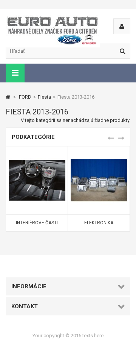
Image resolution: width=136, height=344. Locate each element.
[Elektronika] (99, 155)
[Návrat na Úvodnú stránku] (8, 97)
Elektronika (98, 222)
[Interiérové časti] (37, 155)
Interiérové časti (37, 222)
